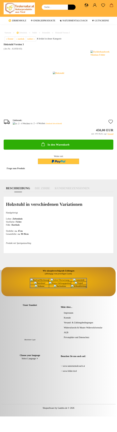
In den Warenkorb (58, 144)
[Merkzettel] (103, 5)
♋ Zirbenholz (17, 20)
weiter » (31, 39)
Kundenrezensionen (72, 188)
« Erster (9, 39)
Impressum (68, 313)
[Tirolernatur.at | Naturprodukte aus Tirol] (20, 8)
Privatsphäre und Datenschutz (76, 337)
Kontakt (67, 318)
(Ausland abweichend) (54, 123)
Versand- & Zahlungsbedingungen (78, 322)
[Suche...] (72, 7)
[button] (86, 5)
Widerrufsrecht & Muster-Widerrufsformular (83, 328)
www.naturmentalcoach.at (74, 366)
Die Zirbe (42, 188)
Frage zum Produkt (16, 168)
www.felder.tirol (70, 371)
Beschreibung (18, 188)
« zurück (20, 39)
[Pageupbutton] (108, 427)
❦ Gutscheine (100, 20)
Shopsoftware (48, 408)
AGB (66, 332)
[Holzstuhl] (58, 73)
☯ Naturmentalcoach (73, 20)
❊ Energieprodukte (43, 20)
